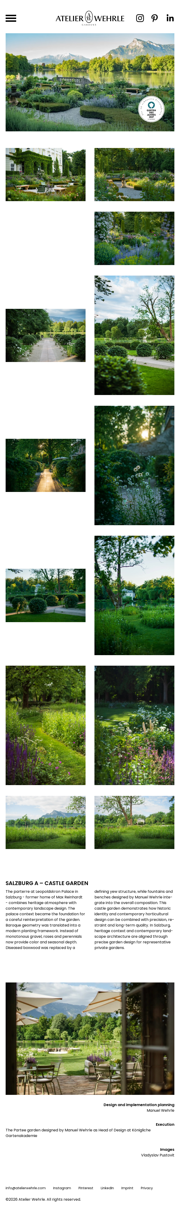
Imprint (127, 1188)
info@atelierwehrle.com (26, 1188)
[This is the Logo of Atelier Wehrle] (90, 25)
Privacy (147, 1188)
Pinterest (86, 1188)
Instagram (62, 1188)
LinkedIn (107, 1188)
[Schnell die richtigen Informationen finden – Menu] (11, 18)
